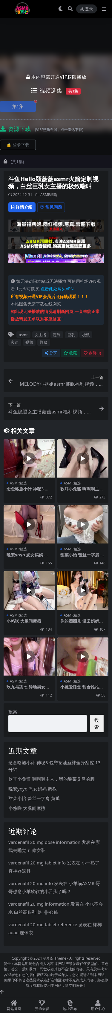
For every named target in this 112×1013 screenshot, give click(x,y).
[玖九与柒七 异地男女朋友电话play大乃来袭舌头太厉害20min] (29, 656)
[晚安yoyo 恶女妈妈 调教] (29, 524)
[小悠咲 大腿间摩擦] (29, 590)
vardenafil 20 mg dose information (44, 842)
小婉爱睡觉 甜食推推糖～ (81, 689)
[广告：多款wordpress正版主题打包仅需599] (56, 227)
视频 (29, 342)
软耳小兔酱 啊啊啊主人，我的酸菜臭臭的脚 (81, 491)
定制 (57, 334)
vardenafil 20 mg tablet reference (42, 924)
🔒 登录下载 (17, 145)
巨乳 (71, 334)
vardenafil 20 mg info (30, 883)
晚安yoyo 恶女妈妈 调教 (27, 557)
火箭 (15, 342)
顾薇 (43, 342)
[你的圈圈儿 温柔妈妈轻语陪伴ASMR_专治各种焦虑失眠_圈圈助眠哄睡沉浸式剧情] (83, 590)
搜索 (12, 711)
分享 (53, 353)
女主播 (40, 334)
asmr (23, 334)
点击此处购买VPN (57, 288)
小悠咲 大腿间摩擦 (24, 621)
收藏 (73, 353)
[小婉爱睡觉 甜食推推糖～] (83, 656)
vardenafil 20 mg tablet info (37, 863)
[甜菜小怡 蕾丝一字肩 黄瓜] (83, 524)
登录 (89, 9)
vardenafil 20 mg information (38, 904)
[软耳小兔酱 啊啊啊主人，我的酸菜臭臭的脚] (83, 458)
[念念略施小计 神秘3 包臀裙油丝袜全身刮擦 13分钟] (29, 458)
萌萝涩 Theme (54, 958)
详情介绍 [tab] (24, 207)
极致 (86, 334)
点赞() (95, 353)
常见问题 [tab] (53, 207)
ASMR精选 (48, 194)
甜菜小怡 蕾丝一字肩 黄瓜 (82, 557)
